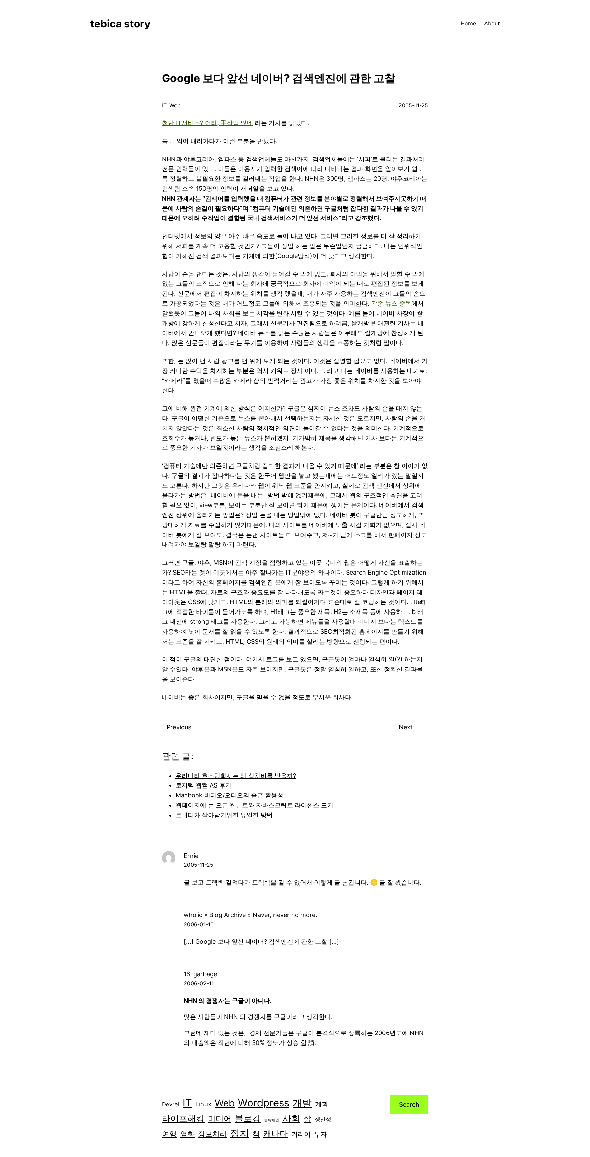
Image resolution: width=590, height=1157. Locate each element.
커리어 (301, 1134)
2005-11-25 (198, 864)
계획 (321, 1104)
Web (175, 105)
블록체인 (271, 1120)
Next (406, 727)
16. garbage (200, 974)
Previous (179, 727)
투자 (320, 1134)
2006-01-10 (199, 924)
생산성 (323, 1119)
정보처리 (212, 1133)
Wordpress (263, 1103)
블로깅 (248, 1118)
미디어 (219, 1119)
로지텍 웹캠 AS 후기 (203, 785)
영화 (187, 1134)
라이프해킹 (183, 1118)
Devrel (170, 1104)
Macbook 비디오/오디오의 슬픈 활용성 (229, 795)
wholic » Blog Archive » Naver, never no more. (250, 914)
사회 (291, 1118)
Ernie (191, 855)
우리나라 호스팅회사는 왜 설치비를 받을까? (235, 775)
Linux (203, 1104)
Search (409, 1104)
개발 (302, 1103)
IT (164, 105)
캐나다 (275, 1134)
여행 (169, 1133)
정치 (239, 1133)
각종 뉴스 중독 (391, 303)
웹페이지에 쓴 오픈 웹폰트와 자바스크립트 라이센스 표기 (254, 805)
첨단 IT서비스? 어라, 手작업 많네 (207, 122)
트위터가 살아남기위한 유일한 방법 (224, 815)
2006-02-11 (199, 983)
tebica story (120, 23)
